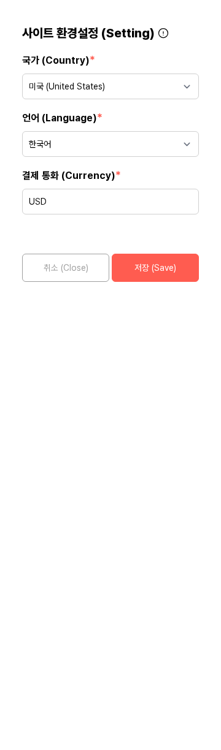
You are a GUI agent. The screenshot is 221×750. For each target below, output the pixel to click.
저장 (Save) (155, 268)
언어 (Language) (62, 117)
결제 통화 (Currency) (71, 175)
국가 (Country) (58, 59)
